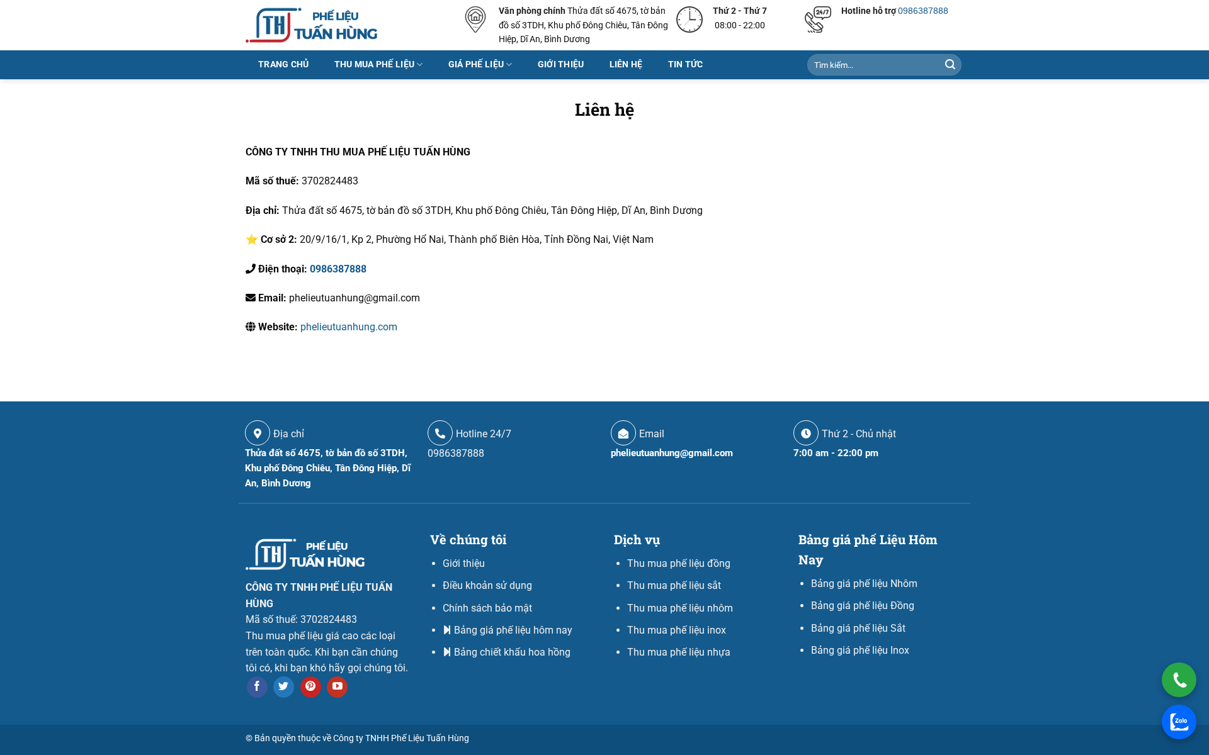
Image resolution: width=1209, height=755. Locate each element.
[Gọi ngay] (1179, 680)
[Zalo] (1179, 722)
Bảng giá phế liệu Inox (860, 650)
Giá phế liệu (476, 64)
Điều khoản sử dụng (487, 585)
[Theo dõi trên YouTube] (337, 687)
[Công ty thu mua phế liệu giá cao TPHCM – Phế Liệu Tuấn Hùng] (311, 25)
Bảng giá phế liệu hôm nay (513, 630)
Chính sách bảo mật (487, 608)
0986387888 (923, 11)
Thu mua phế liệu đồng (678, 563)
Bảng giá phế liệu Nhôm (864, 584)
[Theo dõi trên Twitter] (283, 687)
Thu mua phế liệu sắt (674, 585)
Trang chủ (283, 64)
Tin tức (685, 64)
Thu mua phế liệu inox (676, 630)
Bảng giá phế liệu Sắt (858, 628)
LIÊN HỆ (626, 64)
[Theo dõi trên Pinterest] (310, 687)
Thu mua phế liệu (374, 64)
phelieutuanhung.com (348, 327)
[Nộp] (950, 65)
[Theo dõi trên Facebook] (257, 687)
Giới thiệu (561, 64)
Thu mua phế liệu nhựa (678, 652)
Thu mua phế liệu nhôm (680, 608)
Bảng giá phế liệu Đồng (862, 606)
